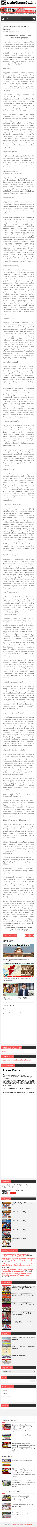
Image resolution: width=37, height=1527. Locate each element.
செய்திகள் (5, 1400)
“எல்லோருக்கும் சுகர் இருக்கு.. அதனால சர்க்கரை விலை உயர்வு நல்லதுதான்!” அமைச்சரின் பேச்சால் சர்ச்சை (18, 1264)
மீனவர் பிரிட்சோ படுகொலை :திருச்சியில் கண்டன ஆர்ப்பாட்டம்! (22, 1514)
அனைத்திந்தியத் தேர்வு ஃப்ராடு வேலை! (21, 1322)
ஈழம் (10, 935)
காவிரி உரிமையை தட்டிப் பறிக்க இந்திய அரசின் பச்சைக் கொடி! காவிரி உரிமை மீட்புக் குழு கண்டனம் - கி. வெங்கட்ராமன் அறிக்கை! (23, 1483)
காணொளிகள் (6, 1396)
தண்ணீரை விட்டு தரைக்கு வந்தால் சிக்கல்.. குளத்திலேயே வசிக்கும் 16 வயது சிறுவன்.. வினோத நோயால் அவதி (18, 1259)
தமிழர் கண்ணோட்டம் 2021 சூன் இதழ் (21, 1212)
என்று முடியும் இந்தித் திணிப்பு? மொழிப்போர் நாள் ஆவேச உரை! (23, 1505)
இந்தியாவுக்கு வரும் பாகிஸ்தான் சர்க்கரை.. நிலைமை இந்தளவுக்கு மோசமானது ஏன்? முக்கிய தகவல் (17, 1274)
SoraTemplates (16, 1524)
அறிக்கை (5, 1390)
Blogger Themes (27, 1524)
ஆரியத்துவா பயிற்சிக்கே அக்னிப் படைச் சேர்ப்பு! (23, 1295)
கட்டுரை (14, 935)
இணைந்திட (5, 1051)
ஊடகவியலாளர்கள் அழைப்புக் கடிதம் (22, 1435)
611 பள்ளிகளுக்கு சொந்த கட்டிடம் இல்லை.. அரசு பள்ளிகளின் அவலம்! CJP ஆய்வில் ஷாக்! (16, 1255)
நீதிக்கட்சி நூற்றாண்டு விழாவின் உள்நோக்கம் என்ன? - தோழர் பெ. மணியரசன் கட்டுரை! (20, 1498)
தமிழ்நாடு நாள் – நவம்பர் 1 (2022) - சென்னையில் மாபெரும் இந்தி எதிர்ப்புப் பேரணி (17, 979)
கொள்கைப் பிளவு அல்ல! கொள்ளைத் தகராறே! (23, 1304)
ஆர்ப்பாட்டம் (5, 1393)
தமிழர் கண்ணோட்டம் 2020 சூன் (20, 1229)
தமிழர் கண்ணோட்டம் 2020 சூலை (20, 1220)
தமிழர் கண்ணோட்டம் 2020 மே (19, 1238)
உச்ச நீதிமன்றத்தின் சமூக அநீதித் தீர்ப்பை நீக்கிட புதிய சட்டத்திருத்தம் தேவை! (16, 960)
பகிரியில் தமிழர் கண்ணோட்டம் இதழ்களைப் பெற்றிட (16, 1060)
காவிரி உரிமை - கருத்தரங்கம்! (19, 1355)
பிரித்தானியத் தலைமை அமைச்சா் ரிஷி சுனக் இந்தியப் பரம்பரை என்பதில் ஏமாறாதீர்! (18, 998)
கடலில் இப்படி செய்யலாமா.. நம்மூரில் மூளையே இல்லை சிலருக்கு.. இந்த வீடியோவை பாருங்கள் (17, 1270)
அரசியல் (5, 935)
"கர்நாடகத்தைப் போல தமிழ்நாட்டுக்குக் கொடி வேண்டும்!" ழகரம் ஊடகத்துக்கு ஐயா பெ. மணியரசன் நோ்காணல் (23, 1287)
